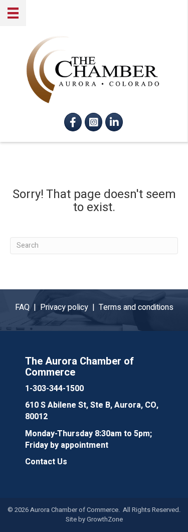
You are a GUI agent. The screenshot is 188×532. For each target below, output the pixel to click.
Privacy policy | (69, 307)
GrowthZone (105, 519)
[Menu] (13, 13)
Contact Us (46, 462)
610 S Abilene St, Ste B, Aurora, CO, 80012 (91, 411)
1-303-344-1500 (54, 389)
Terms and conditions (136, 307)
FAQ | (27, 307)
